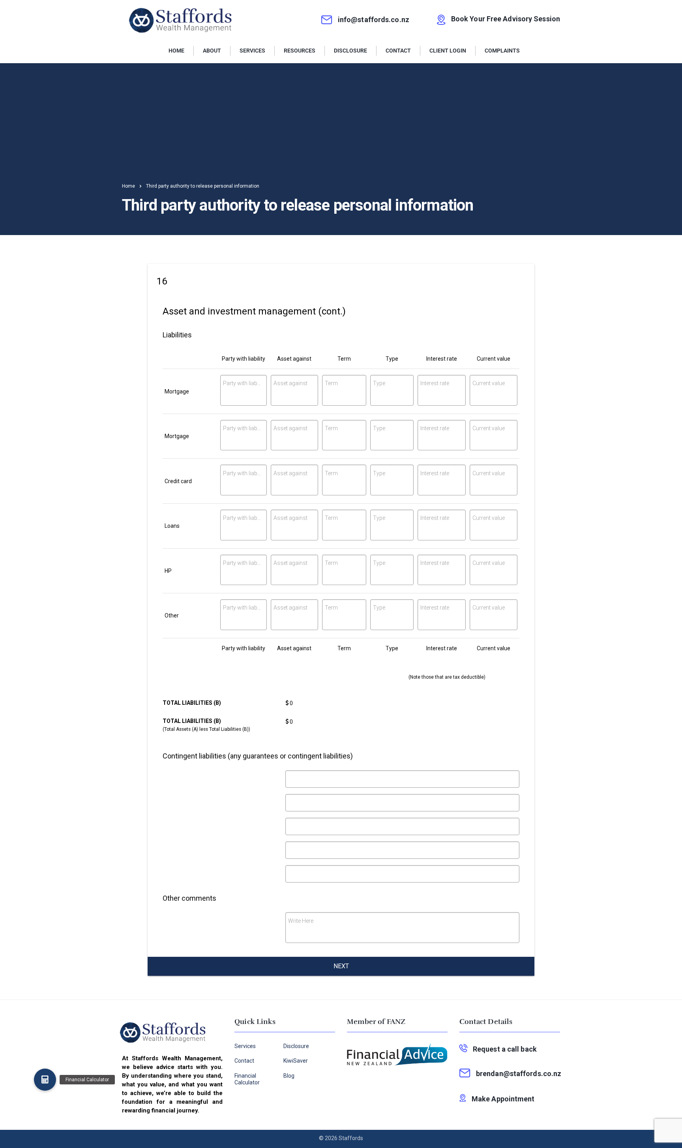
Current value (488, 383)
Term (331, 383)
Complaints (502, 50)
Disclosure (350, 50)
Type (379, 383)
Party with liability (242, 383)
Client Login (447, 50)
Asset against (290, 383)
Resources (299, 50)
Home (176, 50)
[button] (45, 1080)
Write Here (300, 921)
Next (341, 966)
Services (252, 50)
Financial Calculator (247, 1079)
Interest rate (434, 383)
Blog (288, 1076)
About (212, 50)
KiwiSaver (295, 1061)
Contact (398, 50)
